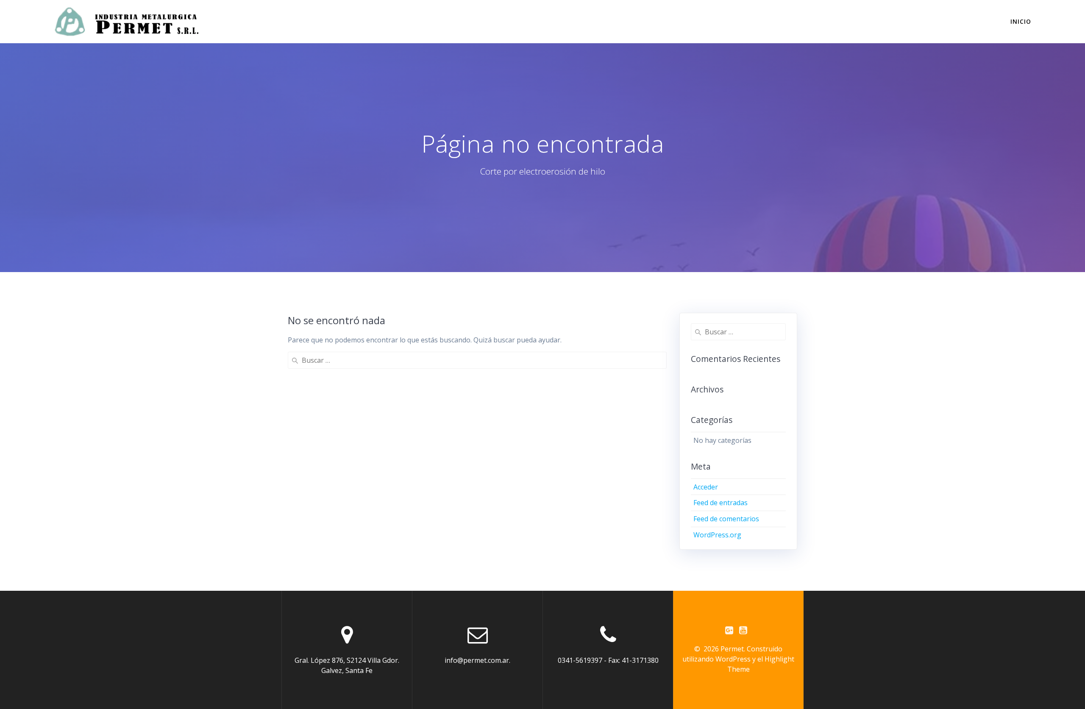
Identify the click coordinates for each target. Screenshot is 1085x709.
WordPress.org (717, 534)
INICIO (1020, 21)
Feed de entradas (720, 502)
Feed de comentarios (726, 518)
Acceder (705, 487)
